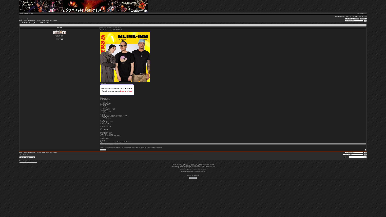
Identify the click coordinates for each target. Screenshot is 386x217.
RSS (364, 13)
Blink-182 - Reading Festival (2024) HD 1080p (47, 20)
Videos (25, 20)
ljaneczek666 (22, 162)
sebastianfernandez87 (31, 162)
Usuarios (347, 16)
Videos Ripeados (31, 20)
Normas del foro (354, 16)
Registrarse (25, 13)
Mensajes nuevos (339, 16)
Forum (20, 20)
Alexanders (59, 27)
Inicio (21, 13)
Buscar (361, 16)
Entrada (31, 13)
